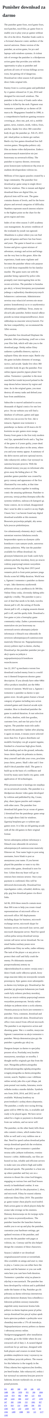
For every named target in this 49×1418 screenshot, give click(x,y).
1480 (6, 1392)
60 (40, 1409)
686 (19, 1399)
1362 (6, 1412)
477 (33, 1399)
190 (25, 1389)
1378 (41, 1399)
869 (26, 1396)
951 (27, 1392)
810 (12, 1406)
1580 (26, 1406)
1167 (26, 1399)
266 (33, 1392)
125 (33, 1396)
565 (28, 1412)
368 (18, 1389)
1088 (21, 1412)
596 (32, 1406)
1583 (6, 1409)
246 (32, 1389)
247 (5, 1402)
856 (39, 1396)
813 (13, 1409)
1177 (41, 1412)
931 (5, 1389)
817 (33, 1409)
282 (12, 1402)
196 (13, 1392)
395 (39, 1406)
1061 (33, 1402)
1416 (12, 1399)
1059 (20, 1392)
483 (12, 1389)
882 (19, 1396)
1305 (6, 1415)
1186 (19, 1402)
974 (13, 1396)
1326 (6, 1396)
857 (40, 1402)
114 (18, 1406)
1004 (41, 1392)
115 (34, 1412)
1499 (13, 1412)
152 (26, 1402)
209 (5, 1399)
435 (38, 1389)
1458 (27, 1409)
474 (5, 1406)
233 (19, 1409)
